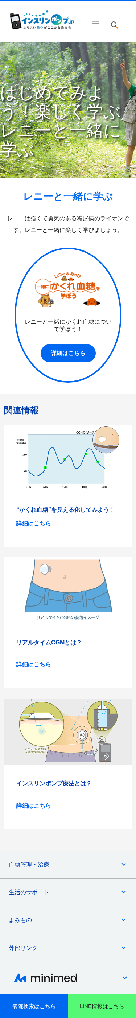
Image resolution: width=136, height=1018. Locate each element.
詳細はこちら (68, 353)
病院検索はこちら (34, 1006)
